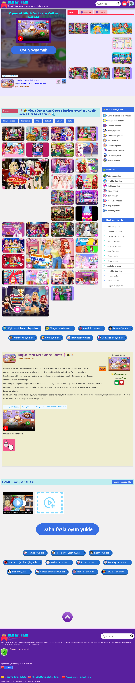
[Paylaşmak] (64, 81)
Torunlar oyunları (115, 571)
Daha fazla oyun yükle (67, 529)
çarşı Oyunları (113, 251)
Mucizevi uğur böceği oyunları (24, 562)
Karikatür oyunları (60, 562)
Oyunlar (72, 12)
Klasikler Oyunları (114, 231)
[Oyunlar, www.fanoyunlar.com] (15, 4)
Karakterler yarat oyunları (69, 552)
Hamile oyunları (36, 552)
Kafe (70, 121)
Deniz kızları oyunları (116, 150)
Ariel (37, 121)
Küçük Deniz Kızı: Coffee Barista (78, 677)
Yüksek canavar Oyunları (52, 571)
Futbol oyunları (113, 241)
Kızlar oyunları (113, 256)
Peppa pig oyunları (114, 201)
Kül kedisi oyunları (114, 155)
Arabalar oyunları (114, 266)
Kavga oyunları (113, 261)
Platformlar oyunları (115, 236)
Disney (59, 121)
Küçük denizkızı (9, 121)
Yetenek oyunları (114, 176)
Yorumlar (86, 12)
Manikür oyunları (85, 571)
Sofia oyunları (112, 140)
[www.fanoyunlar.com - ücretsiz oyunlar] (15, 637)
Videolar (101, 12)
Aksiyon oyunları (114, 246)
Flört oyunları (112, 196)
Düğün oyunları (113, 206)
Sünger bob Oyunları (115, 121)
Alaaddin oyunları (114, 126)
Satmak (48, 121)
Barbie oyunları (113, 186)
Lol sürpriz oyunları (118, 562)
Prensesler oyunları (115, 135)
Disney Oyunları (113, 130)
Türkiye (8, 667)
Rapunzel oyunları (114, 145)
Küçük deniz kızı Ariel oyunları (119, 116)
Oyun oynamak (33, 50)
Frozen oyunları (113, 211)
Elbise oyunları (113, 191)
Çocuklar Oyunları (114, 181)
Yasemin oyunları (114, 160)
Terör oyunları (113, 276)
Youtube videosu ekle (122, 482)
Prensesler (25, 121)
